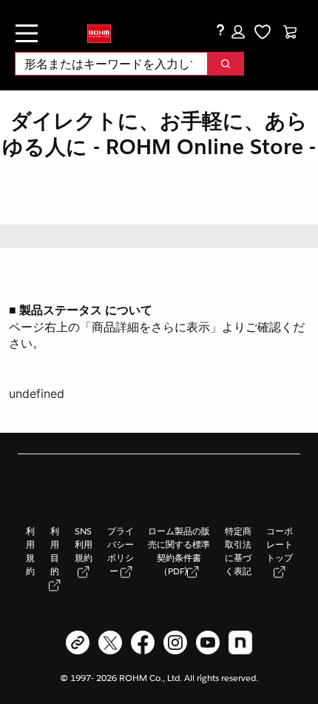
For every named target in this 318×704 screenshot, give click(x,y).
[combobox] (105, 64)
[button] (238, 32)
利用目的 (54, 551)
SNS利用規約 (83, 544)
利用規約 (30, 551)
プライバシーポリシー (120, 551)
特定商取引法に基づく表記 (238, 551)
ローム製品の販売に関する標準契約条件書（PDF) (179, 551)
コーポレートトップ (279, 544)
